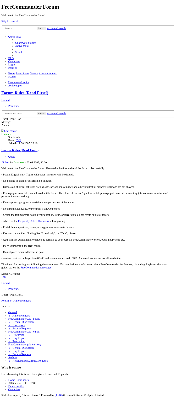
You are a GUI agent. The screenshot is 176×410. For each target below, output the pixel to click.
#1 (2, 162)
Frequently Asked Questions (33, 221)
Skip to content (9, 21)
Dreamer (6, 134)
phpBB (59, 395)
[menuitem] (25, 42)
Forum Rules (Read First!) (24, 93)
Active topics (15, 85)
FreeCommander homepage (36, 267)
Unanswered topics (18, 82)
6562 (18, 140)
